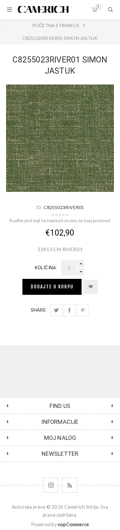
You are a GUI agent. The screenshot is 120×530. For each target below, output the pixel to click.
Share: (39, 310)
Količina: (46, 268)
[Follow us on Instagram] (50, 485)
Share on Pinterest (83, 310)
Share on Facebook (70, 310)
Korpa (98, 6)
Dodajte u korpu (52, 287)
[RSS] (69, 485)
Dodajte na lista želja (91, 287)
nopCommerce (73, 524)
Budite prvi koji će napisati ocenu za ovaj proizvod (60, 220)
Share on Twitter (56, 310)
